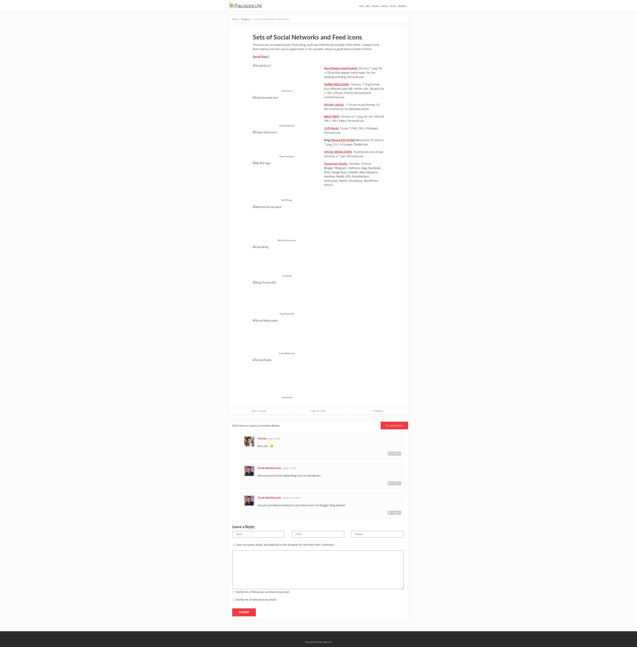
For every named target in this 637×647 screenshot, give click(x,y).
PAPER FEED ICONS (336, 84)
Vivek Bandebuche (270, 468)
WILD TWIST (331, 116)
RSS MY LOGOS (334, 105)
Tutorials (392, 6)
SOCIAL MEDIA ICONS (338, 152)
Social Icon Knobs (335, 163)
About (368, 6)
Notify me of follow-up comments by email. (263, 592)
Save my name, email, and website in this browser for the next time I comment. (285, 545)
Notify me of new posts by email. (256, 599)
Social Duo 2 (261, 56)
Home (361, 6)
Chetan (262, 438)
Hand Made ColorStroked (340, 68)
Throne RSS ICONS (343, 140)
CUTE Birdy (331, 128)
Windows (376, 6)
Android (384, 6)
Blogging (378, 410)
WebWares (402, 6)
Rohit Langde (258, 410)
